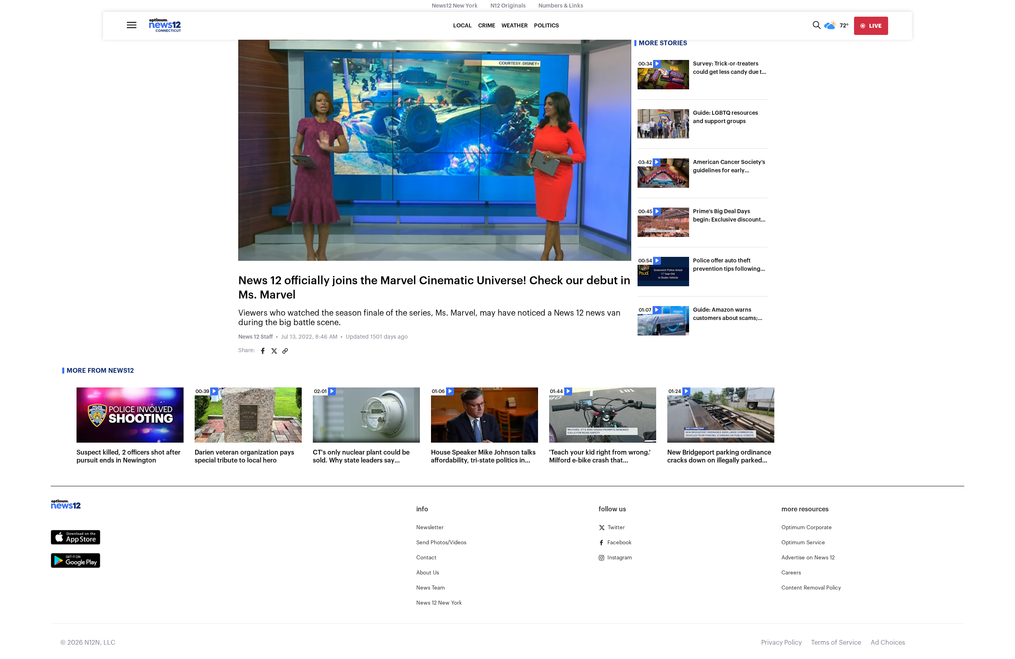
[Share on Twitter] (274, 351)
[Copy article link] (285, 351)
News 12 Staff (255, 337)
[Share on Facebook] (263, 351)
